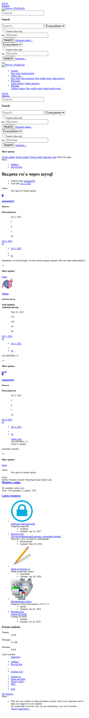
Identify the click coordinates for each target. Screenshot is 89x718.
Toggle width (36, 157)
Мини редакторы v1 (20, 569)
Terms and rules (18, 679)
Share (4, 276)
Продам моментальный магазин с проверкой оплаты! (36, 536)
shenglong (15, 657)
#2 (3, 338)
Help (13, 684)
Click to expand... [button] (19, 444)
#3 (3, 422)
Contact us (16, 676)
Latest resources (11, 495)
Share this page (49, 157)
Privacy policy (17, 681)
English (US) (17, 671)
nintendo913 (29, 181)
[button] (3, 62)
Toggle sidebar (8, 157)
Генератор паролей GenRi (23, 524)
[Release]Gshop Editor (21, 601)
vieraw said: (16, 439)
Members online (11, 482)
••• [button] (3, 265)
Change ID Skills (19, 614)
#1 (3, 243)
